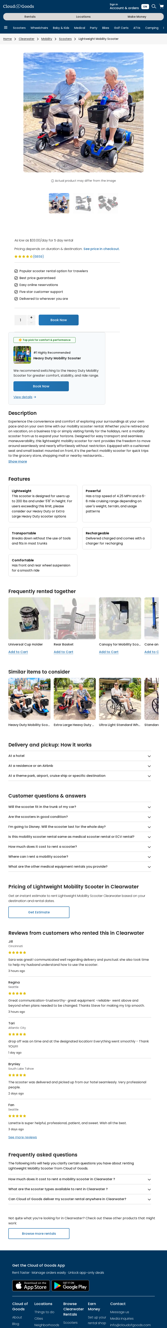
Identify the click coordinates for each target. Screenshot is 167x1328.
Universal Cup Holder (25, 644)
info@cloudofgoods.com (130, 1325)
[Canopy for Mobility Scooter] (120, 618)
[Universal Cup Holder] (29, 618)
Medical (79, 28)
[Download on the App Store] (31, 1285)
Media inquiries (122, 1318)
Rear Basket (64, 644)
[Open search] (154, 6)
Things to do (44, 1312)
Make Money (137, 17)
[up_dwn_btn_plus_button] (31, 317)
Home (7, 39)
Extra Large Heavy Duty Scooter (79, 725)
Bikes (105, 28)
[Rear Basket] (75, 618)
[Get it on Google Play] (70, 1285)
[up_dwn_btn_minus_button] (31, 322)
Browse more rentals (39, 1233)
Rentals (30, 17)
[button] (32, 114)
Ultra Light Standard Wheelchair (125, 725)
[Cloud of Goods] (18, 6)
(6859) (38, 256)
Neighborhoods (46, 1325)
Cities (38, 1318)
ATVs (136, 28)
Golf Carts (121, 28)
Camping (151, 28)
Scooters (19, 28)
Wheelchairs (39, 28)
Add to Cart (18, 652)
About (17, 1317)
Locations (83, 17)
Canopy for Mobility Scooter (122, 644)
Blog (15, 1323)
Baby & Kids (61, 28)
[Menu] (5, 28)
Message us (119, 1312)
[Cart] (161, 6)
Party (93, 28)
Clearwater (26, 39)
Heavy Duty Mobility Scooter (31, 725)
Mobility (46, 39)
